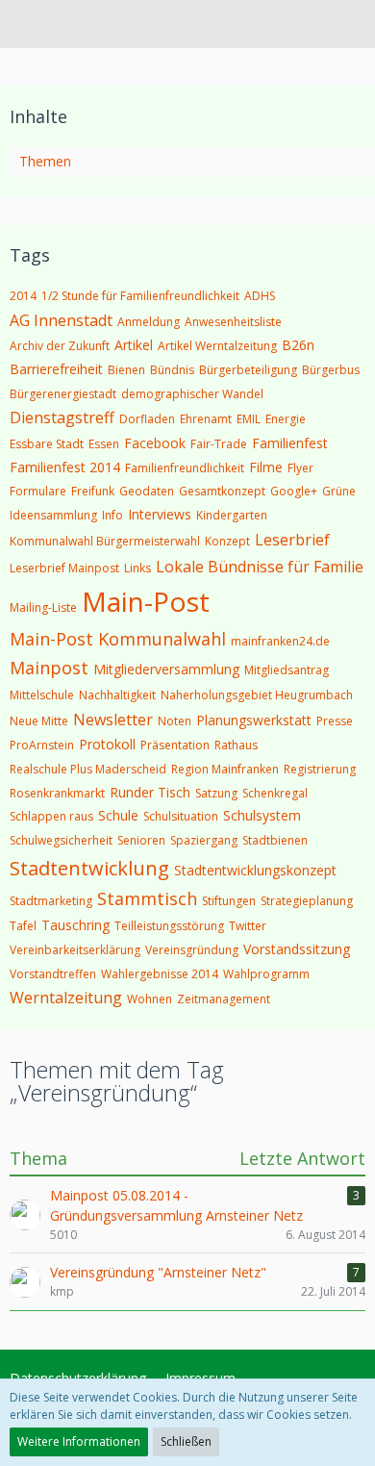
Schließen (186, 1441)
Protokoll (107, 744)
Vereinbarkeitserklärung (75, 950)
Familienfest (290, 443)
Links (137, 568)
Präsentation (175, 745)
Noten (174, 721)
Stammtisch (147, 898)
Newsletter (113, 719)
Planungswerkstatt (254, 720)
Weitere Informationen (78, 1441)
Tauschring (75, 925)
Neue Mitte (39, 721)
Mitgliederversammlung (166, 669)
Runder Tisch (150, 792)
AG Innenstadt (61, 320)
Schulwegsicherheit (61, 840)
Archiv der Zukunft (60, 346)
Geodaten (146, 491)
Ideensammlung (53, 515)
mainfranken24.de (280, 641)
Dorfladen (147, 419)
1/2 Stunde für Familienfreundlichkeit (140, 296)
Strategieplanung (307, 901)
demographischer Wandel (192, 394)
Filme (266, 467)
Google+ (293, 491)
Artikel (133, 345)
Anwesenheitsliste (233, 322)
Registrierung (320, 769)
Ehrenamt (206, 419)
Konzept (227, 541)
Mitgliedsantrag (286, 670)
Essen (103, 444)
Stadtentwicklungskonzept (255, 870)
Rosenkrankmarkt (57, 793)
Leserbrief (292, 539)
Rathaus (236, 745)
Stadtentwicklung (89, 868)
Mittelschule (42, 695)
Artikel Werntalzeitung (217, 346)
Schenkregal (275, 793)
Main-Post (146, 601)
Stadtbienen (275, 840)
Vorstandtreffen (53, 974)
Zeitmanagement (223, 999)
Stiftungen (229, 901)
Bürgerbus (331, 370)
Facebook (155, 443)
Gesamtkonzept (222, 491)
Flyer (300, 468)
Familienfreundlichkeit (184, 468)
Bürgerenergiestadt (63, 394)
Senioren (141, 840)
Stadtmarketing (51, 901)
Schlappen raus (51, 816)
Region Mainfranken (225, 769)
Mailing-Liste (43, 607)
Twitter (247, 926)
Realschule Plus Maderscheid (88, 769)
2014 (23, 296)
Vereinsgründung (191, 950)
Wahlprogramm (266, 974)
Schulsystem (262, 815)
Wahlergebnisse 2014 (159, 974)
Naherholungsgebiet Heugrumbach (257, 695)
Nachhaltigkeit (117, 695)
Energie (285, 419)
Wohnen (149, 999)
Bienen (126, 370)
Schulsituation (180, 816)
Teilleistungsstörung (169, 926)
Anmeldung (148, 322)
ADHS (259, 296)
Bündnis (172, 370)
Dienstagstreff (62, 417)
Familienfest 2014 (65, 467)
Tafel (23, 926)
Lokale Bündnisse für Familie (259, 566)
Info (112, 515)
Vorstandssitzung (296, 949)
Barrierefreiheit (56, 369)
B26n (298, 345)
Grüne (339, 491)
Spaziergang (204, 840)
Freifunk (92, 491)
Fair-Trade (218, 444)
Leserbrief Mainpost (64, 568)
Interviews (159, 514)
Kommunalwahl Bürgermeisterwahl (105, 541)
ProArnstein (42, 745)
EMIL (249, 419)
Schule (118, 815)
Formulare (38, 491)
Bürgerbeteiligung (248, 370)
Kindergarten (231, 515)
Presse (334, 721)
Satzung (216, 793)
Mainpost (49, 667)
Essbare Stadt (47, 444)
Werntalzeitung (66, 997)
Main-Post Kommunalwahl (118, 638)
